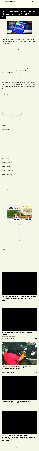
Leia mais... (35, 338)
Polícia (12, 5)
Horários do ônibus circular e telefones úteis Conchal (17, 333)
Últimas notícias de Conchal (5, 5)
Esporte (29, 5)
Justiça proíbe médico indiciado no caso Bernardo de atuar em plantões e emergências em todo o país (19, 298)
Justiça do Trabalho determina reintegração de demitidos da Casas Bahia (18, 402)
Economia (16, 5)
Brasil (21, 5)
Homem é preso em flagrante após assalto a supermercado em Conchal (17, 367)
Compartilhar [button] (34, 247)
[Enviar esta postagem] (2, 247)
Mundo (25, 5)
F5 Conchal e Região (9, 1)
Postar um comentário (10, 338)
